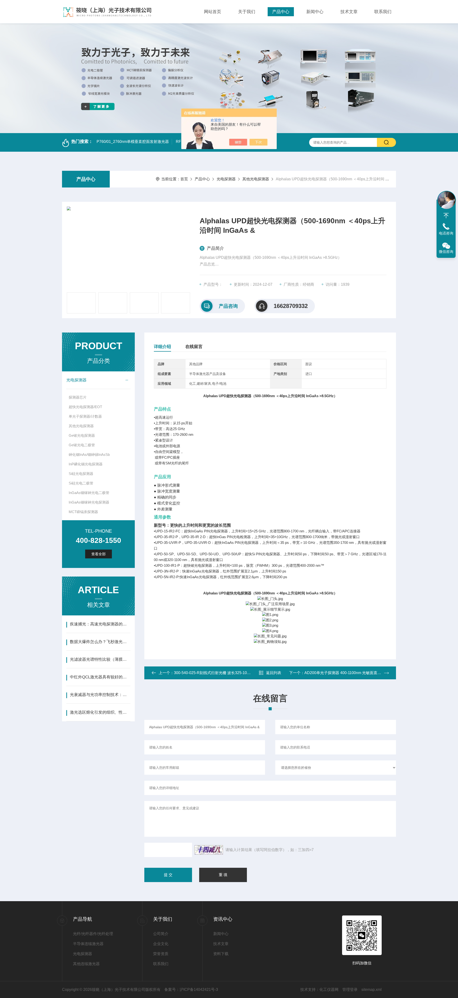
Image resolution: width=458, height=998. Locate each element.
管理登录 (350, 990)
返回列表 (273, 673)
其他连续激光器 (86, 964)
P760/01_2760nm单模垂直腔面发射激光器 (133, 142)
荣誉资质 (160, 954)
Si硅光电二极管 (81, 483)
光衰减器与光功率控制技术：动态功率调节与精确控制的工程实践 (100, 694)
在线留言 (194, 346)
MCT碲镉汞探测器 (83, 512)
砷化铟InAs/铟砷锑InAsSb (89, 454)
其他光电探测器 (255, 179)
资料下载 (221, 954)
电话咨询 (446, 233)
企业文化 (160, 944)
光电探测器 (226, 179)
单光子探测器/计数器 (85, 416)
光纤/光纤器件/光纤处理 (93, 934)
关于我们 (246, 11)
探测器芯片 (78, 397)
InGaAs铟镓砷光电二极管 (89, 493)
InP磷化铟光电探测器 (86, 464)
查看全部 (98, 554)
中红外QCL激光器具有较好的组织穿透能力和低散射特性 (100, 677)
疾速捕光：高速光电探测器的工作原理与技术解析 (100, 624)
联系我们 (382, 11)
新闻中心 (314, 11)
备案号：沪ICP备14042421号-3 (191, 990)
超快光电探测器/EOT (85, 407)
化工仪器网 (328, 990)
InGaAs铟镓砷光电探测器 (89, 502)
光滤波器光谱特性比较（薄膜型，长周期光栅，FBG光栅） (100, 659)
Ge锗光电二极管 (82, 445)
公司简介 (160, 934)
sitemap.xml (371, 990)
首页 (184, 179)
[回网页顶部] (446, 215)
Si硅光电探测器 (81, 474)
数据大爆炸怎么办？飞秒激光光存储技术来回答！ (100, 641)
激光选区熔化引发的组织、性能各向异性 (100, 712)
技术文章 (349, 11)
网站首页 (212, 11)
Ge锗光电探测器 (82, 435)
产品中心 (280, 11)
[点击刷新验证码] (208, 850)
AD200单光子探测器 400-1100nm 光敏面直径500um (348, 673)
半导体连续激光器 (88, 944)
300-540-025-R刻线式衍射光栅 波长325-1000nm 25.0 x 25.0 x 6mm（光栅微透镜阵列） (248, 673)
